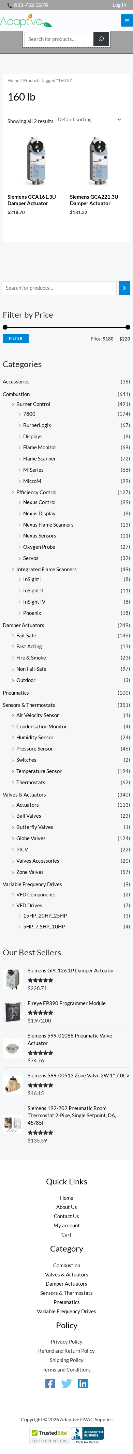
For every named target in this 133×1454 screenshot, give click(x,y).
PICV (22, 849)
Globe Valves (31, 838)
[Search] (101, 39)
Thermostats (30, 782)
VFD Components (36, 894)
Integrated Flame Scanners (46, 569)
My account (67, 1225)
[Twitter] (66, 1383)
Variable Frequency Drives (32, 884)
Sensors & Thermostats (29, 705)
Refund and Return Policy (66, 1351)
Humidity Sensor (35, 737)
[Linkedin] (83, 1383)
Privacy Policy (67, 1342)
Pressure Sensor (34, 749)
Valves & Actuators (24, 795)
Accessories (16, 381)
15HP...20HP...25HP (45, 916)
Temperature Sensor (39, 771)
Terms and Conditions (67, 1370)
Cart (66, 1235)
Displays (33, 436)
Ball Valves (28, 816)
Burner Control (33, 404)
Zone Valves (30, 872)
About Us (66, 1207)
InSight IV (34, 602)
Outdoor (25, 680)
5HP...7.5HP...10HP (44, 926)
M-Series (33, 470)
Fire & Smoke (31, 658)
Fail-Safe (26, 635)
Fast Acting (29, 646)
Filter (16, 338)
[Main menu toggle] (127, 20)
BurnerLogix (37, 425)
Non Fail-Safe (31, 669)
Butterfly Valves (34, 827)
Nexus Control (39, 502)
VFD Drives (29, 905)
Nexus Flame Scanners (48, 525)
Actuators (27, 805)
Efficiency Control (36, 492)
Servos (31, 558)
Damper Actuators (23, 625)
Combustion (16, 394)
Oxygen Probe (39, 547)
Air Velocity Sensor (37, 715)
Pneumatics (16, 693)
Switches (26, 760)
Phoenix (32, 613)
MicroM (32, 481)
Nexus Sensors (39, 536)
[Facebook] (50, 1383)
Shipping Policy (67, 1360)
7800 (29, 414)
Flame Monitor (39, 447)
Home (13, 80)
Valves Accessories (37, 861)
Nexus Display (39, 513)
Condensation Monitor (41, 726)
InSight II (33, 590)
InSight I (32, 579)
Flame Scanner (39, 458)
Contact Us (66, 1216)
